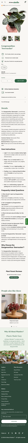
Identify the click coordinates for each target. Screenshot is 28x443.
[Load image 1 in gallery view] (4, 38)
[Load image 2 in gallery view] (10, 38)
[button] (2, 2)
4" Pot (4, 67)
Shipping (3, 73)
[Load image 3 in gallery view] (17, 38)
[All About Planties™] (14, 2)
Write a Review (14, 277)
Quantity (3, 77)
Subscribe (14, 421)
